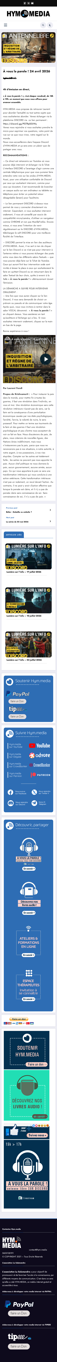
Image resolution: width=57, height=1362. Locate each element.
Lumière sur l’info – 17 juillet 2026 (24, 571)
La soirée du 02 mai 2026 (17, 522)
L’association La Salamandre (16, 1271)
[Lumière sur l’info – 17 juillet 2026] (28, 556)
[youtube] (32, 3)
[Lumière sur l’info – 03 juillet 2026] (28, 644)
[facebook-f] (24, 3)
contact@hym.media (38, 1249)
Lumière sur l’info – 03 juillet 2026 (24, 659)
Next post (10, 517)
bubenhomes (9, 78)
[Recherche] (43, 25)
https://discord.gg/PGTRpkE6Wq (20, 123)
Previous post (11, 508)
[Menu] (5, 25)
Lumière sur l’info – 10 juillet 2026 (24, 615)
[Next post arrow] (50, 521)
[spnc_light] (50, 25)
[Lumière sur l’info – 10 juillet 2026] (28, 600)
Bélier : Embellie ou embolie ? (19, 512)
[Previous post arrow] (50, 510)
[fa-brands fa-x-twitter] (28, 3)
